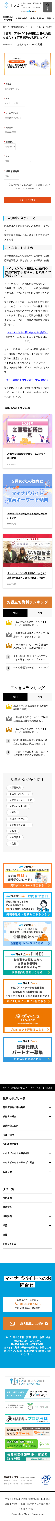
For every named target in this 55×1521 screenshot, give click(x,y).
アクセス (15, 1480)
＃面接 (12, 831)
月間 (39, 613)
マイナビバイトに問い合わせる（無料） (27, 332)
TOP (5, 27)
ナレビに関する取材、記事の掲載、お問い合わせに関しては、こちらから (27, 1339)
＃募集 (12, 812)
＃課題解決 (15, 787)
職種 (6, 156)
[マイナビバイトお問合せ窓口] (27, 904)
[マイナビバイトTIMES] (27, 962)
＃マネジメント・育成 (20, 800)
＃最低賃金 (15, 837)
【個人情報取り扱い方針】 (21, 184)
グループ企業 (14, 1484)
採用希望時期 (11, 171)
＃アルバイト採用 (18, 806)
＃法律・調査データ (19, 794)
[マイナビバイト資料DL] (27, 875)
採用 (5, 1484)
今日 (15, 613)
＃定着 (12, 843)
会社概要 (7, 1480)
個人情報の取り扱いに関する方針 (27, 1344)
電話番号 (8, 127)
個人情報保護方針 (26, 1484)
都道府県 (8, 142)
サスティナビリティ (27, 1480)
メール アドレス (11, 113)
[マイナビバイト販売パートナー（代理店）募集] (27, 1049)
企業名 (7, 84)
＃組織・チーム (17, 818)
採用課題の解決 (18, 27)
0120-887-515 (24, 337)
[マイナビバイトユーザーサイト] (27, 991)
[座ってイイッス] (27, 1020)
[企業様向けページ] (27, 933)
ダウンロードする (27, 200)
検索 (47, 9)
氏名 (6, 98)
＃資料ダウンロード (19, 825)
